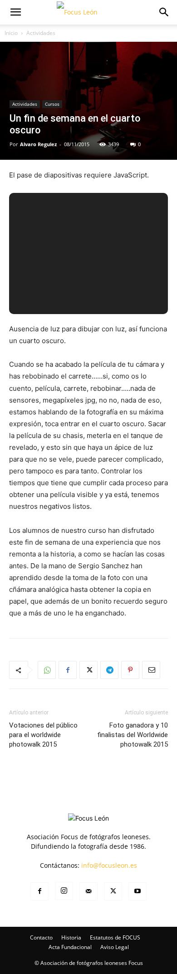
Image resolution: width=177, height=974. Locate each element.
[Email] (151, 670)
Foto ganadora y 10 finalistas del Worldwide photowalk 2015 (132, 734)
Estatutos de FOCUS (115, 937)
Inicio (11, 33)
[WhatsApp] (47, 670)
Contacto (41, 937)
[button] (15, 12)
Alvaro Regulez (38, 144)
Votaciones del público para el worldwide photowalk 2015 (43, 734)
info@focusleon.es (109, 865)
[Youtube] (137, 891)
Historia (71, 937)
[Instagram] (64, 891)
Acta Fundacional (70, 947)
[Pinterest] (130, 670)
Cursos (52, 104)
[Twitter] (88, 670)
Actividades (40, 33)
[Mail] (88, 891)
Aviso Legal (114, 947)
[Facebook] (68, 670)
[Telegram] (109, 670)
